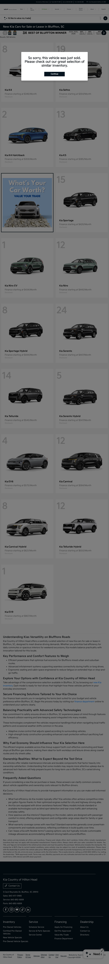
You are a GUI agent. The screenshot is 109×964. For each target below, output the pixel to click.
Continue (54, 74)
